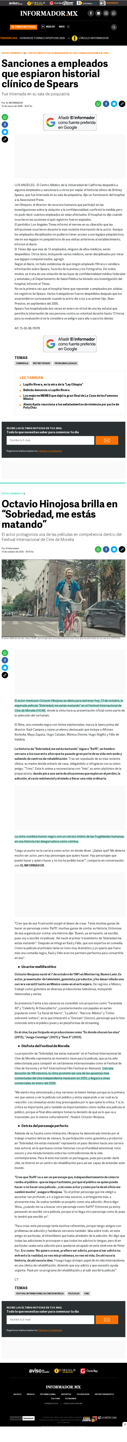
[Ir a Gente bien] (89, 1368)
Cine (86, 1294)
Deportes (66, 1394)
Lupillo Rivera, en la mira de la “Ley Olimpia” (53, 384)
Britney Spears (41, 364)
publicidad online (73, 1404)
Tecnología (83, 1394)
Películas (74, 1294)
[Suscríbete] (107, 2)
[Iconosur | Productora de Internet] (16, 1417)
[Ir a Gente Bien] (54, 1)
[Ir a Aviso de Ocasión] (39, 1368)
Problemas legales (66, 364)
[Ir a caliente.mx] (67, 2)
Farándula (22, 364)
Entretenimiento (12, 53)
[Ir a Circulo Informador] (34, 1)
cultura (55, 1399)
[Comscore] (107, 1417)
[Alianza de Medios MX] (89, 1417)
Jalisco (17, 1394)
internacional (48, 1394)
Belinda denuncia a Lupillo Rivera (46, 390)
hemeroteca (51, 1404)
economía (70, 1399)
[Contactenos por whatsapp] (113, 13)
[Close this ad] (124, 1424)
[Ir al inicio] (49, 13)
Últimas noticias (24, 27)
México (31, 1394)
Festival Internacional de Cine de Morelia (40, 1294)
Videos (50, 27)
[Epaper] (85, 2)
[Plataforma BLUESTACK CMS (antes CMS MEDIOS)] (28, 1417)
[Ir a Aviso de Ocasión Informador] (15, 1)
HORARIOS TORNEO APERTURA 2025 (42, 38)
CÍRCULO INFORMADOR (93, 38)
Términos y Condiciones (50, 451)
